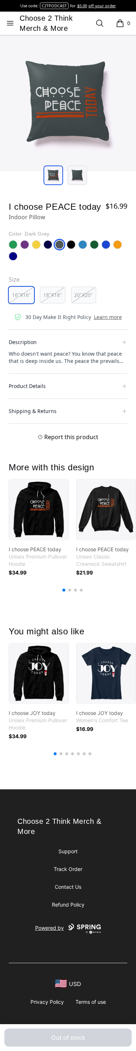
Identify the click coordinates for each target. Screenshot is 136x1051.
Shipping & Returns (33, 411)
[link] (39, 509)
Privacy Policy (47, 1002)
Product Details (27, 386)
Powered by (49, 928)
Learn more (108, 317)
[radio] (21, 295)
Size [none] (14, 279)
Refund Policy (68, 904)
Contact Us (68, 887)
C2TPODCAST (54, 5)
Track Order (68, 869)
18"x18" (52, 294)
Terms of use (90, 1002)
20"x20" (83, 294)
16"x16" (21, 294)
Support (68, 851)
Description (23, 342)
